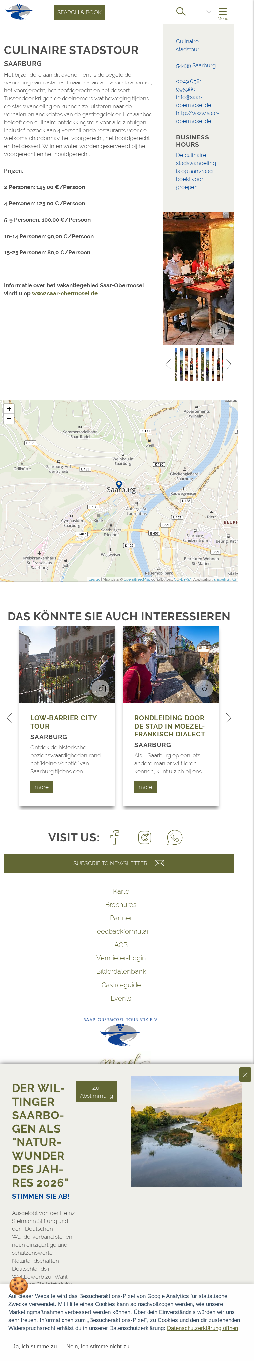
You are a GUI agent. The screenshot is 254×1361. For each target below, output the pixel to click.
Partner (121, 918)
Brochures (121, 905)
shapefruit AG (225, 579)
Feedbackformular (121, 931)
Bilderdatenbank (121, 971)
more (42, 787)
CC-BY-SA (182, 579)
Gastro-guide (121, 985)
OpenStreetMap (137, 579)
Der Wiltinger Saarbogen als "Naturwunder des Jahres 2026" (40, 1135)
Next (228, 364)
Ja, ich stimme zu (35, 1346)
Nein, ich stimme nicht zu (97, 1346)
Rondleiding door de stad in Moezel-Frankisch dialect (169, 726)
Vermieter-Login (121, 958)
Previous (168, 364)
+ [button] (9, 409)
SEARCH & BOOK (79, 12)
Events (121, 998)
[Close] (245, 1074)
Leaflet (94, 579)
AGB (121, 945)
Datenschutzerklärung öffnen (202, 1328)
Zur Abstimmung (96, 1091)
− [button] (9, 418)
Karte (121, 891)
